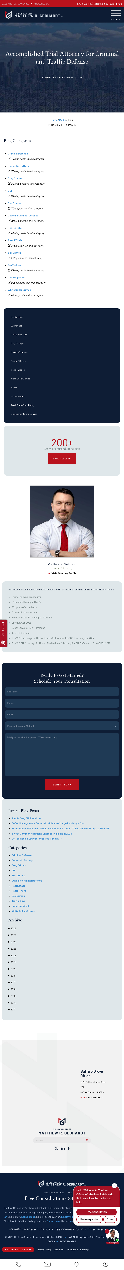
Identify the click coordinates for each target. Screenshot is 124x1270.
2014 (12, 1002)
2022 (12, 955)
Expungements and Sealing (24, 413)
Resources (72, 1249)
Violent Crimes (18, 369)
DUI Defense (16, 325)
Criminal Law (17, 317)
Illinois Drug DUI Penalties (26, 818)
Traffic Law (14, 264)
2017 (12, 982)
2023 (12, 948)
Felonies (15, 387)
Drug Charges (17, 343)
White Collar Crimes (20, 378)
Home (54, 119)
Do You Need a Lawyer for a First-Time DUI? (37, 838)
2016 (12, 989)
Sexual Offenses (18, 361)
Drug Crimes (15, 178)
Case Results (62, 459)
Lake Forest (28, 1216)
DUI (10, 190)
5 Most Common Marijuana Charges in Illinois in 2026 (42, 833)
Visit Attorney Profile (64, 573)
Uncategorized (16, 277)
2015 (12, 995)
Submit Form (62, 784)
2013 (12, 1009)
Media (62, 119)
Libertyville (67, 1216)
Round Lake (53, 1221)
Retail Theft (15, 240)
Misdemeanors (18, 396)
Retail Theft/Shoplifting (22, 405)
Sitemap (84, 1249)
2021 (12, 962)
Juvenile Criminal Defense (23, 215)
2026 (12, 928)
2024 (12, 941)
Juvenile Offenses (19, 352)
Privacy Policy (44, 1249)
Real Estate (15, 227)
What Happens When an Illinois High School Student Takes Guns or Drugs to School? (60, 828)
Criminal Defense (18, 153)
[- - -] (116, 13)
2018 (12, 975)
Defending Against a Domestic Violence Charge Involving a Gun (48, 823)
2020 (12, 968)
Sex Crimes (14, 252)
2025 (12, 935)
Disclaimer (59, 1249)
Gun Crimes (14, 203)
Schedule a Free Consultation (62, 77)
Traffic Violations (19, 334)
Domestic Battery (18, 165)
